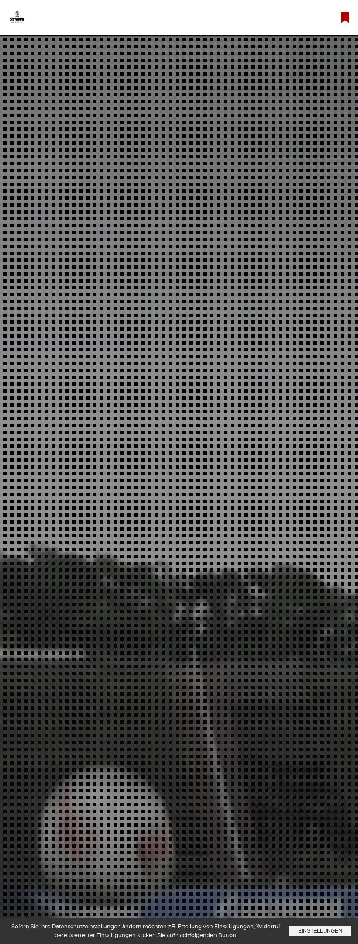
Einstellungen (320, 931)
